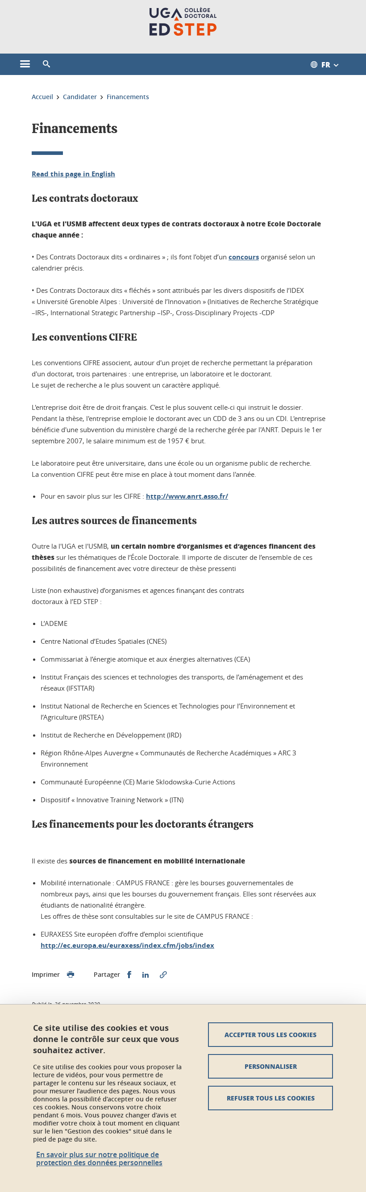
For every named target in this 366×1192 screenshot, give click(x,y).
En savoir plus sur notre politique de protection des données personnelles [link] (99, 1158)
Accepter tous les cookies (270, 1034)
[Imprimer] (70, 975)
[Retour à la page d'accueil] (183, 21)
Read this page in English (73, 174)
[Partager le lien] (163, 975)
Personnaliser (271, 1066)
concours (244, 257)
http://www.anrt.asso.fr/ (187, 496)
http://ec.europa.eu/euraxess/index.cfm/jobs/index (127, 945)
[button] (46, 64)
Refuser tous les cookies (271, 1097)
